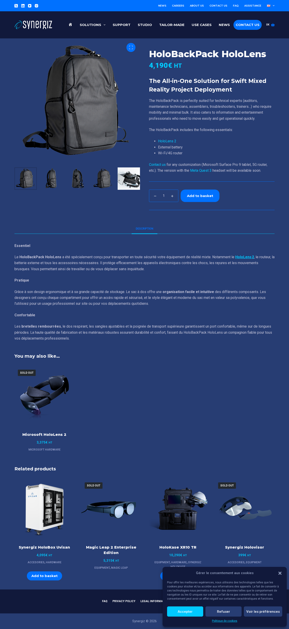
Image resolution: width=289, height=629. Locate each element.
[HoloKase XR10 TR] (178, 509)
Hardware (53, 562)
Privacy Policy (123, 601)
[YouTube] (29, 5)
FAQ (236, 5)
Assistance (252, 5)
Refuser (223, 612)
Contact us (218, 5)
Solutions (90, 25)
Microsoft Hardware (44, 449)
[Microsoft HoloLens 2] (44, 396)
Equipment (102, 567)
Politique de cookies (224, 620)
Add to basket (200, 196)
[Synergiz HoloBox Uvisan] (44, 509)
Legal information (154, 601)
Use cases (202, 25)
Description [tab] (144, 228)
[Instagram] (36, 5)
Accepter (185, 612)
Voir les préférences (263, 612)
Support (122, 25)
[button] (280, 573)
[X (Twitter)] (16, 5)
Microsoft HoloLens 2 (44, 434)
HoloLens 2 (167, 141)
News (162, 5)
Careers (178, 5)
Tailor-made (171, 25)
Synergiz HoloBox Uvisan (44, 547)
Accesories (36, 562)
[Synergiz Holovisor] (245, 509)
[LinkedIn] (23, 5)
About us (197, 5)
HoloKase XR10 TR (177, 547)
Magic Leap (119, 567)
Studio (145, 25)
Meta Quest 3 (201, 170)
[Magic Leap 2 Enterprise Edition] (111, 509)
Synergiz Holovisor (244, 547)
